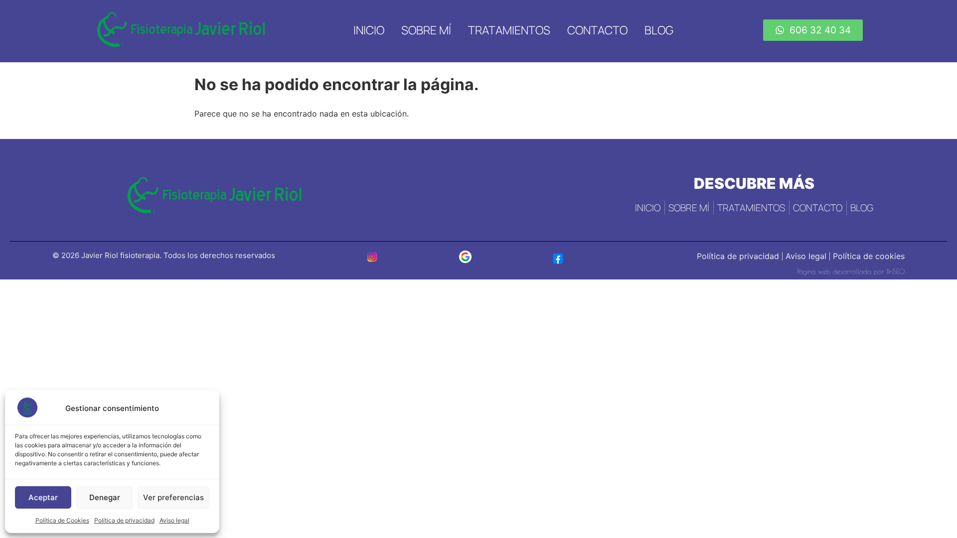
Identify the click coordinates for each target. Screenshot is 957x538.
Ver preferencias (173, 497)
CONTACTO (597, 29)
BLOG (658, 29)
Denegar (104, 497)
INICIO (368, 29)
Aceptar (43, 497)
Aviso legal (174, 520)
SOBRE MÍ (426, 29)
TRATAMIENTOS (509, 29)
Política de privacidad (124, 520)
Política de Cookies (62, 520)
